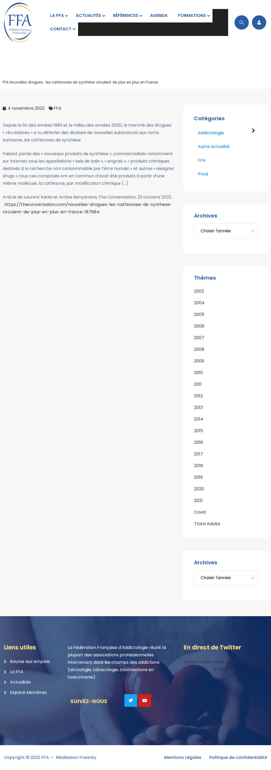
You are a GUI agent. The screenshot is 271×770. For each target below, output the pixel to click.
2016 (198, 442)
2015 (198, 431)
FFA (6, 82)
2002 (199, 291)
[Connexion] (259, 22)
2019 (198, 477)
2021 (198, 500)
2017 (198, 454)
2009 (199, 361)
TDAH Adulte (207, 524)
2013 (198, 407)
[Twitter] (130, 700)
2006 (199, 326)
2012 (198, 396)
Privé (203, 174)
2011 (198, 384)
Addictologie (211, 133)
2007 (199, 338)
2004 (199, 303)
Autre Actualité (213, 147)
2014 (198, 419)
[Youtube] (144, 700)
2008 (199, 349)
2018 (198, 466)
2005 (199, 314)
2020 (199, 489)
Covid (200, 512)
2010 (198, 373)
